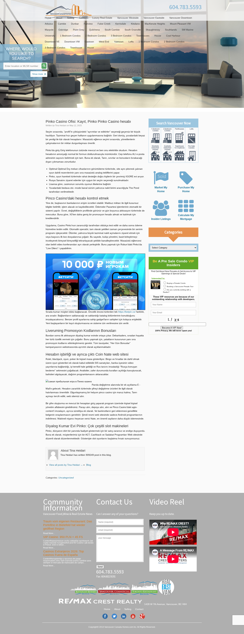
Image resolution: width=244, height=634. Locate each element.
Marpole (49, 29)
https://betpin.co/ (127, 311)
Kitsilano (135, 23)
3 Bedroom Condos (121, 35)
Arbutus (49, 23)
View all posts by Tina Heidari (66, 465)
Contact (83, 17)
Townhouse (76, 47)
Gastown (89, 41)
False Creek (104, 23)
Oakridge (63, 29)
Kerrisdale (120, 23)
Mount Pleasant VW (180, 23)
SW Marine (187, 29)
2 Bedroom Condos (95, 35)
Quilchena (94, 29)
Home (48, 17)
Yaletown (118, 41)
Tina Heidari (60, 125)
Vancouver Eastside (154, 17)
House (157, 35)
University (50, 35)
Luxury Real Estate (102, 17)
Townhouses (142, 35)
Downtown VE (52, 41)
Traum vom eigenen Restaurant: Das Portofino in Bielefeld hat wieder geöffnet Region (67, 525)
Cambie (62, 23)
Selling (70, 17)
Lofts (131, 41)
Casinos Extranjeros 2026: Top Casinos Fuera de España (63, 553)
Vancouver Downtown (180, 17)
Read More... (49, 533)
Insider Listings (161, 218)
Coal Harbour (173, 35)
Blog (88, 465)
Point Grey (78, 29)
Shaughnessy (153, 29)
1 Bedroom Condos (70, 35)
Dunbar (75, 23)
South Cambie (112, 29)
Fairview (88, 23)
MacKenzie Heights (155, 23)
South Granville (133, 29)
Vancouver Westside (128, 17)
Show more (37, 74)
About (59, 17)
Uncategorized (66, 477)
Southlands (171, 29)
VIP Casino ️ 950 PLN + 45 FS (63, 537)
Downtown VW (72, 41)
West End (104, 41)
